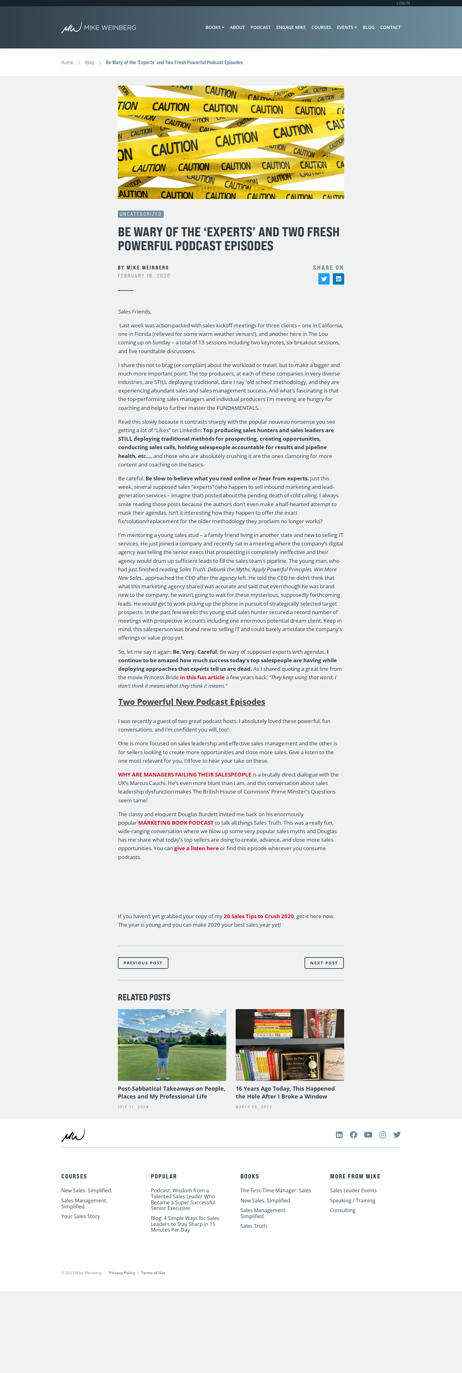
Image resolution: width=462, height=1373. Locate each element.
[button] (324, 279)
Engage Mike (291, 27)
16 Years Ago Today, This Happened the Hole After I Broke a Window (285, 1092)
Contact (390, 27)
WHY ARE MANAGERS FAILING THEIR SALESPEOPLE (184, 774)
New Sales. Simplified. (86, 1190)
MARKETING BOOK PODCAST (176, 822)
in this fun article (202, 677)
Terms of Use (153, 1272)
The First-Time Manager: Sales (275, 1190)
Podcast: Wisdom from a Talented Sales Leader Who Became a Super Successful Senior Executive (183, 1199)
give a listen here (196, 848)
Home (67, 62)
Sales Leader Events (353, 1190)
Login (403, 3)
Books (213, 27)
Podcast (260, 27)
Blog (369, 27)
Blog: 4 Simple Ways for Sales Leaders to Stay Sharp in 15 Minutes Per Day (185, 1224)
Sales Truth (253, 1226)
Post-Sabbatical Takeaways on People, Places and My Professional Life (171, 1092)
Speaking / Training (352, 1200)
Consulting (342, 1210)
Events (345, 27)
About (237, 27)
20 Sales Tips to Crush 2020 (259, 916)
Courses (321, 27)
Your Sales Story (80, 1216)
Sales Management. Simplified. (84, 1203)
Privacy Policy (122, 1272)
